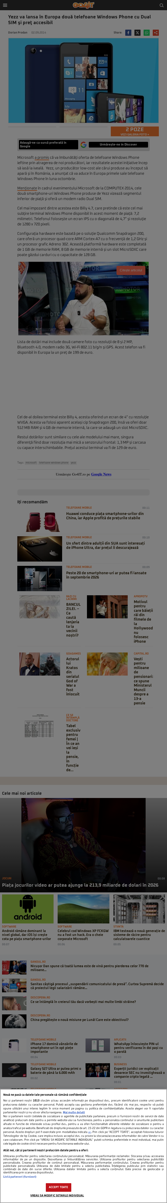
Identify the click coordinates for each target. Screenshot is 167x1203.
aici (89, 1132)
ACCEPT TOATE (58, 1187)
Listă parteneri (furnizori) (19, 1177)
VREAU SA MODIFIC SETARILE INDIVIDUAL (57, 1195)
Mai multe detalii (74, 1112)
